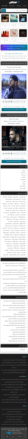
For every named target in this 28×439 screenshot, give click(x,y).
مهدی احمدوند (22, 241)
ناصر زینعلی (22, 255)
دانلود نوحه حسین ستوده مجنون (14, 419)
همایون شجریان (12, 255)
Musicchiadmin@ (17, 48)
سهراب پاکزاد (15, 219)
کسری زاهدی (22, 235)
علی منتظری (16, 228)
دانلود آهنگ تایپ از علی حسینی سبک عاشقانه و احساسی (14, 362)
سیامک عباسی (6, 217)
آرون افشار (10, 197)
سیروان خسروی (13, 217)
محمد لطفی (22, 250)
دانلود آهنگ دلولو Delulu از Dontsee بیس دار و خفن (14, 288)
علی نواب (12, 230)
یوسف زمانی (5, 255)
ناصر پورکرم (9, 252)
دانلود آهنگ (23, 69)
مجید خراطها (9, 246)
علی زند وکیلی (8, 226)
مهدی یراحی (10, 248)
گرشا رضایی (12, 232)
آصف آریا (5, 197)
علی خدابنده (10, 228)
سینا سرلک (10, 221)
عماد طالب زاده (15, 226)
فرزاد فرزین (23, 232)
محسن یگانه (16, 248)
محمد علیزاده (22, 246)
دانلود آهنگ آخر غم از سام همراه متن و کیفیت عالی (14, 301)
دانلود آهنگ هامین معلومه (19, 314)
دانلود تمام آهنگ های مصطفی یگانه (14, 54)
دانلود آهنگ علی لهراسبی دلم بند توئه (17, 307)
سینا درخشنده (22, 219)
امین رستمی (22, 203)
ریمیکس (23, 177)
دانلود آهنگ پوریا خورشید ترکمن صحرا (17, 323)
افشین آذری (10, 203)
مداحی (24, 6)
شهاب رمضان (16, 223)
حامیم (18, 212)
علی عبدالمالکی (22, 226)
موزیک (23, 184)
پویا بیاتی (10, 208)
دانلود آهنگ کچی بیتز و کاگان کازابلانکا (17, 336)
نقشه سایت (4, 6)
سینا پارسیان (22, 221)
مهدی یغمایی (15, 243)
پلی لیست (18, 6)
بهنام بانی (15, 208)
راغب (8, 215)
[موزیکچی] (14, 2)
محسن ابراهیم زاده (8, 235)
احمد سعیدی (8, 201)
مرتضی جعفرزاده (5, 237)
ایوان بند (13, 206)
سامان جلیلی (9, 219)
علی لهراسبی (22, 228)
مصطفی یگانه (16, 69)
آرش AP (23, 199)
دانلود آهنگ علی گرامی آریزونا (19, 332)
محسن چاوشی (8, 239)
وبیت (9, 433)
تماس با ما (11, 6)
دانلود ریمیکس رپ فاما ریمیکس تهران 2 (16, 341)
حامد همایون (8, 210)
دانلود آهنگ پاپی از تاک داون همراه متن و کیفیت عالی (13, 263)
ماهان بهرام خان (13, 237)
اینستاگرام (20, 436)
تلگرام (7, 436)
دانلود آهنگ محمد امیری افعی (18, 334)
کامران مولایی (6, 232)
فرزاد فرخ (18, 232)
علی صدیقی (22, 230)
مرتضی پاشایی (15, 239)
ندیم (18, 255)
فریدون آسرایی (6, 230)
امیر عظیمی (16, 203)
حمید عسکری (15, 210)
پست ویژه (23, 173)
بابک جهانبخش (22, 208)
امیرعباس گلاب (8, 199)
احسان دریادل (15, 201)
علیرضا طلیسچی (8, 223)
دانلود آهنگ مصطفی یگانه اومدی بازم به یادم (13, 63)
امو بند (8, 206)
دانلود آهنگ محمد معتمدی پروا (18, 338)
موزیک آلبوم (22, 186)
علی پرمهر (17, 230)
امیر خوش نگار (22, 201)
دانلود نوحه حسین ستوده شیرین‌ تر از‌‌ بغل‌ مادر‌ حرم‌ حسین (14, 424)
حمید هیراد (23, 212)
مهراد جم (11, 250)
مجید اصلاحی (9, 243)
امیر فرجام (23, 206)
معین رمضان (22, 248)
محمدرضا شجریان (21, 237)
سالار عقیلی (16, 221)
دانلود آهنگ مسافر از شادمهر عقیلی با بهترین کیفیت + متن (14, 370)
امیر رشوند (4, 203)
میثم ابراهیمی (15, 241)
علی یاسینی (4, 228)
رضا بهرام (12, 215)
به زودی (23, 170)
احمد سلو (18, 206)
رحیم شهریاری (13, 212)
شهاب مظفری (22, 223)
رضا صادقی (23, 215)
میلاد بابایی (17, 250)
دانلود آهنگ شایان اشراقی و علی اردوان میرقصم (15, 321)
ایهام (5, 206)
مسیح (14, 252)
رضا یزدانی (17, 215)
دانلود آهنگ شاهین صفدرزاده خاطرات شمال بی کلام (14, 305)
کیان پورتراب (16, 235)
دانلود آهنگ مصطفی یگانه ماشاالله (16, 115)
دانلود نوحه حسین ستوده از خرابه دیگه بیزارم (14, 422)
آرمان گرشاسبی (22, 197)
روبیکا (13, 436)
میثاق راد (7, 250)
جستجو (3, 10)
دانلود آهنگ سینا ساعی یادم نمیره (17, 330)
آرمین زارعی (15, 197)
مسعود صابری (8, 241)
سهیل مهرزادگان (21, 217)
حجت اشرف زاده (22, 210)
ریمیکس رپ (22, 179)
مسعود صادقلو (22, 239)
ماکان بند (23, 252)
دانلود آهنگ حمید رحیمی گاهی (18, 303)
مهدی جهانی (16, 246)
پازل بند (5, 208)
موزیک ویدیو (22, 188)
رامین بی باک (6, 212)
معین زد (18, 252)
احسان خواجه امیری (17, 199)
